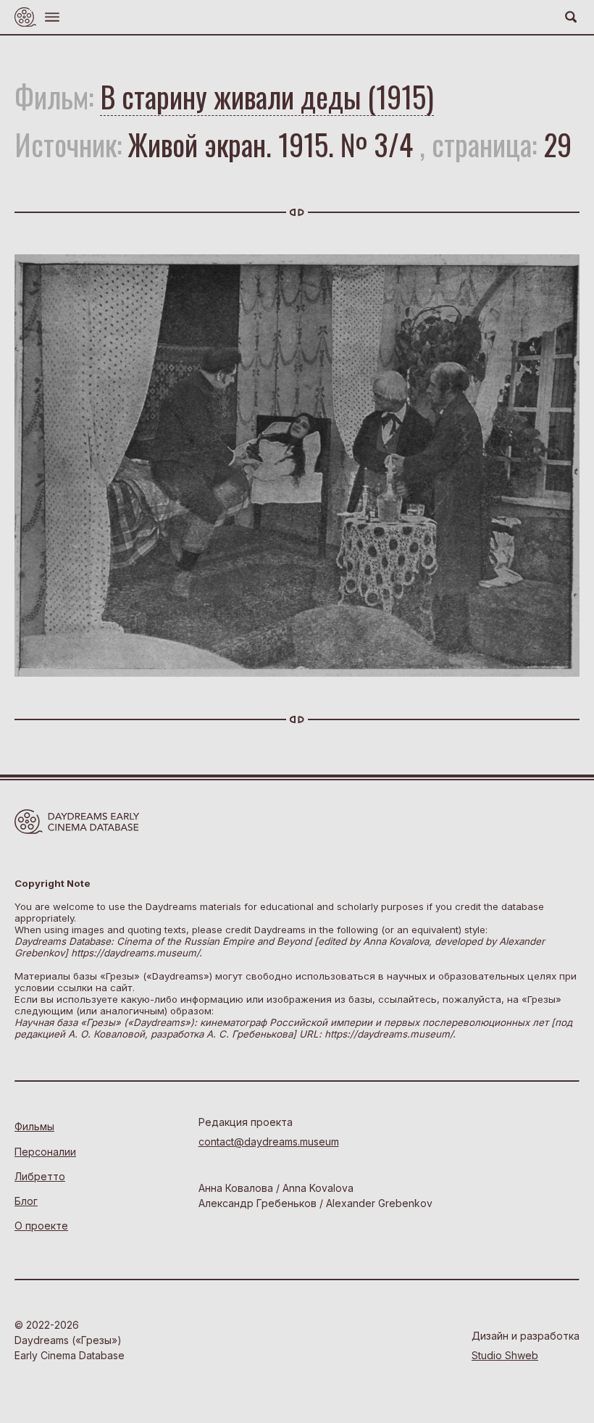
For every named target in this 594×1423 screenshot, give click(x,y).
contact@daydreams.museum (268, 1141)
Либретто (39, 1176)
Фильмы (34, 1126)
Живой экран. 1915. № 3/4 (270, 144)
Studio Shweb (505, 1355)
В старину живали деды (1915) (267, 96)
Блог (26, 1201)
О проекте (41, 1225)
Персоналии (45, 1152)
